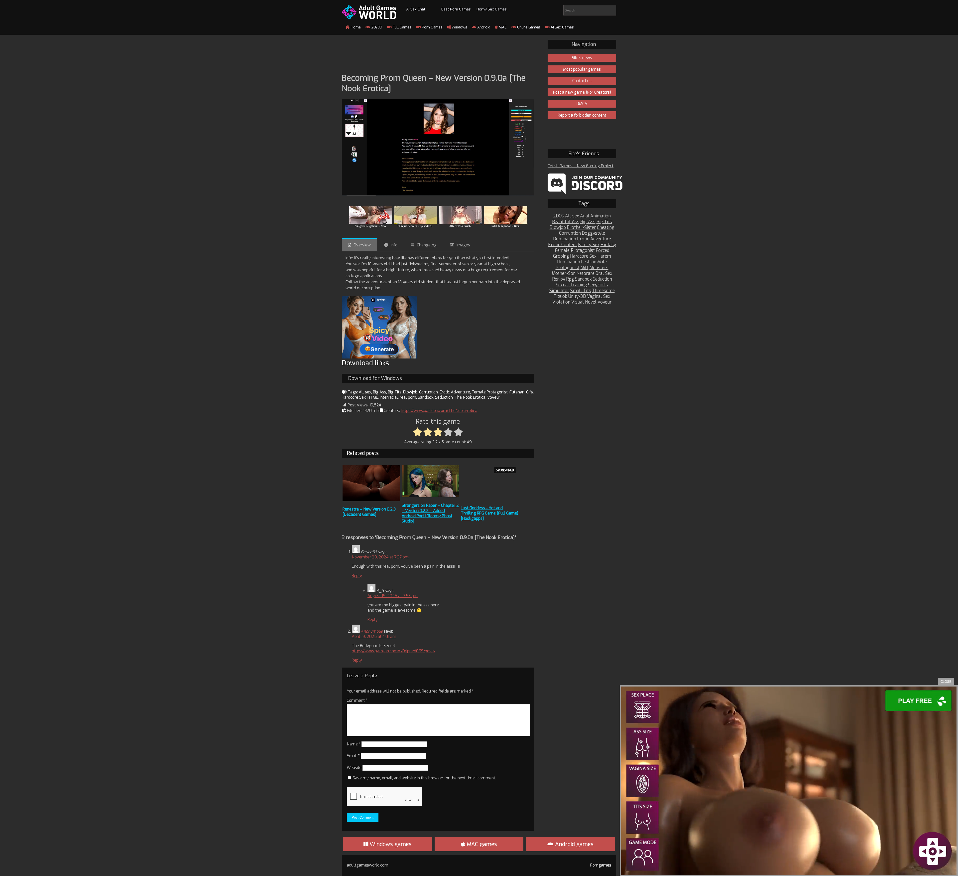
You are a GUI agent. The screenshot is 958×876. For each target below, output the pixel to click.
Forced (602, 250)
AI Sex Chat (415, 9)
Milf (585, 268)
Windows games (390, 844)
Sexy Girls (598, 285)
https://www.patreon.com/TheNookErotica (439, 410)
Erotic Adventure (455, 392)
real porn (408, 397)
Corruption (428, 392)
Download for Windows (375, 378)
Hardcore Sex (354, 397)
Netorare (586, 273)
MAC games (481, 844)
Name (353, 744)
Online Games (528, 27)
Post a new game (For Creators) (582, 92)
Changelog (427, 245)
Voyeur (493, 397)
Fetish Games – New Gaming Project (580, 166)
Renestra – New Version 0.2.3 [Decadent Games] (369, 512)
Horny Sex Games (492, 9)
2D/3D (376, 27)
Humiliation (568, 262)
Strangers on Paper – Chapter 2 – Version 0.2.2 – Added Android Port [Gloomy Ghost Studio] (430, 513)
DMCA (582, 103)
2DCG (558, 216)
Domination (564, 239)
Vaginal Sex (598, 296)
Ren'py (558, 279)
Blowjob (410, 392)
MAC (502, 27)
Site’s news (582, 57)
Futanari (516, 392)
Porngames (600, 865)
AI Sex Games (562, 27)
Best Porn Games (456, 9)
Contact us (582, 80)
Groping (561, 256)
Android (483, 27)
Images (463, 245)
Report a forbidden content (582, 115)
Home (355, 27)
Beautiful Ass (565, 222)
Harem (604, 256)
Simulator (559, 291)
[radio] (417, 432)
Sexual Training (571, 285)
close (946, 682)
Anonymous (372, 631)
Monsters (599, 268)
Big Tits (394, 392)
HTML (372, 397)
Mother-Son (564, 273)
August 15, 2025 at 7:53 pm (392, 595)
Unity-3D (577, 296)
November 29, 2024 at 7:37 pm (380, 557)
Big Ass (379, 392)
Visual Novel (584, 302)
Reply (357, 575)
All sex (365, 392)
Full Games (401, 27)
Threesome (603, 291)
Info (394, 245)
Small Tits (580, 291)
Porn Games (432, 27)
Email (353, 755)
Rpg (570, 279)
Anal (584, 216)
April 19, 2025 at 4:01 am (374, 636)
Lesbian (588, 262)
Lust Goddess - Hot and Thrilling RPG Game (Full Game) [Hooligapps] (489, 513)
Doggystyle (593, 233)
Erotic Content (562, 245)
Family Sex (588, 245)
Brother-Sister (581, 227)
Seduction (444, 397)
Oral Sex (604, 273)
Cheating (605, 227)
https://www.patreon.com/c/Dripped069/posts (393, 651)
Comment (357, 700)
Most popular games (582, 69)
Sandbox (425, 397)
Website (354, 767)
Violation (561, 302)
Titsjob (560, 296)
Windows (459, 27)
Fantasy (608, 245)
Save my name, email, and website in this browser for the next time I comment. (424, 778)
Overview (362, 245)
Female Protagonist (490, 392)
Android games (574, 844)
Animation (600, 216)
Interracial (389, 397)
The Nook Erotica (470, 397)
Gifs (529, 392)
